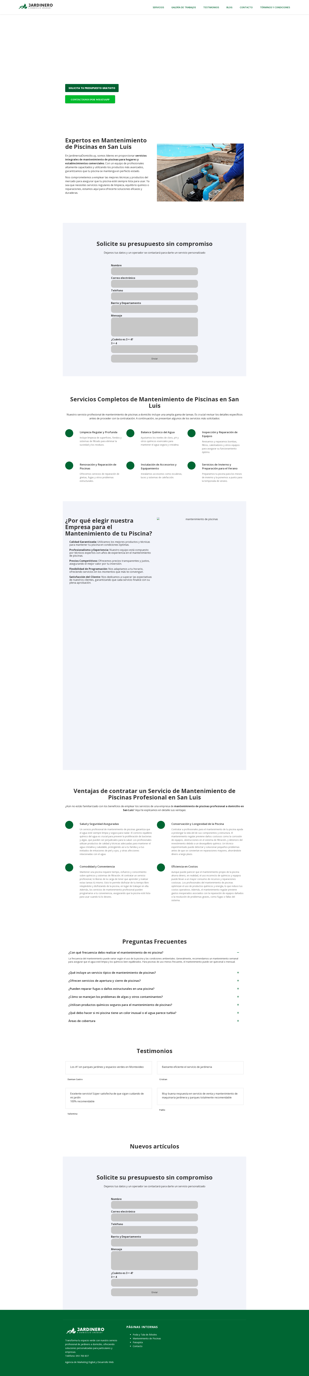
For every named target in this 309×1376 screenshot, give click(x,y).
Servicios (158, 7)
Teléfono (117, 290)
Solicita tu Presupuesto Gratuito (92, 88)
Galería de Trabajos (183, 7)
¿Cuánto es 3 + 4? (122, 341)
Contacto (246, 7)
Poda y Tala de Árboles (145, 1334)
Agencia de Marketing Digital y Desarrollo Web (89, 1362)
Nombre (116, 265)
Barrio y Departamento (126, 303)
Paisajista (138, 1342)
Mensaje (116, 315)
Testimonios (211, 7)
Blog (229, 7)
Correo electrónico (123, 278)
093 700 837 (82, 1355)
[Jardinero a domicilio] (35, 6)
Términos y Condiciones (275, 7)
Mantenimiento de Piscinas (147, 1338)
